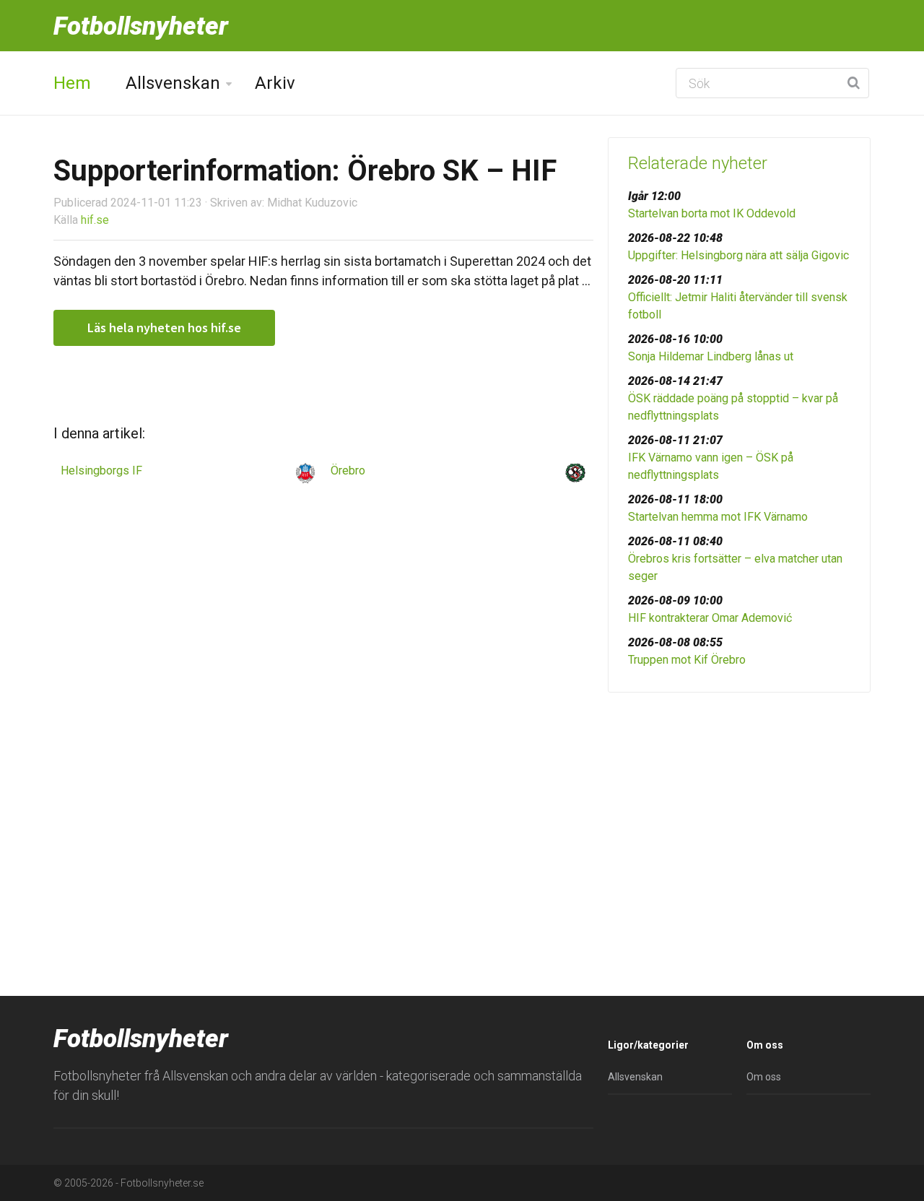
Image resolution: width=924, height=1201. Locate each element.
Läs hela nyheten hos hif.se (164, 327)
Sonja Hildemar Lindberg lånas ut (710, 356)
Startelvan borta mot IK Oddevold (712, 213)
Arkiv (275, 83)
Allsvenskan (173, 83)
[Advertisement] (739, 815)
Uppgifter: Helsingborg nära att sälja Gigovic (738, 255)
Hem (72, 83)
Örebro (348, 470)
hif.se (95, 220)
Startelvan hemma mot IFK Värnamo (718, 517)
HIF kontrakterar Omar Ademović (710, 618)
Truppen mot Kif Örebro (687, 660)
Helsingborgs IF (101, 470)
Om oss (763, 1077)
